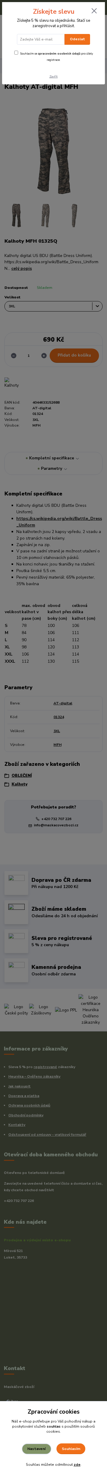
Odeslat (77, 39)
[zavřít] (94, 11)
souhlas (54, 1426)
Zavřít (53, 76)
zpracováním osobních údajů (59, 53)
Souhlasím (71, 1448)
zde (77, 1464)
